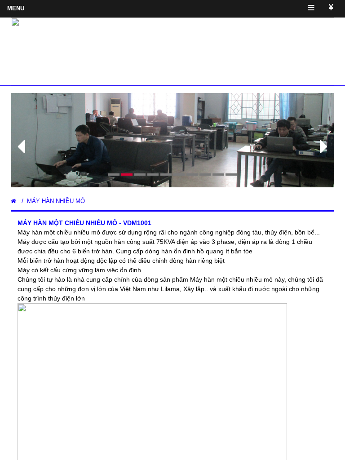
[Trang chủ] (13, 201)
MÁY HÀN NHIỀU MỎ (56, 201)
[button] (35, 140)
